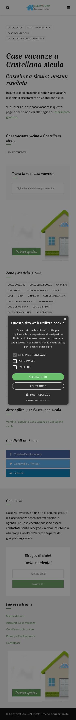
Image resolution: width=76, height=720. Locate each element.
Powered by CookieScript (38, 400)
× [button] (64, 318)
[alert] (38, 360)
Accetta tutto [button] (38, 376)
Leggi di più (45, 346)
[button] (38, 359)
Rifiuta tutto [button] (38, 386)
